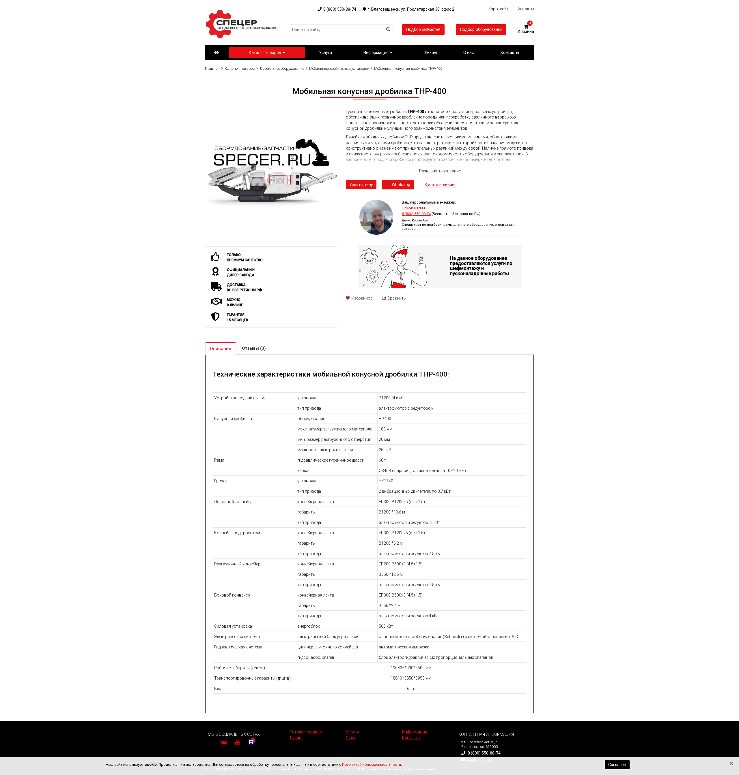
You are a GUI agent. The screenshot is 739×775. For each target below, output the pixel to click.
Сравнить (396, 298)
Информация (376, 52)
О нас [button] (468, 52)
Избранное (361, 298)
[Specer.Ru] (216, 52)
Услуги (352, 732)
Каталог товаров (265, 52)
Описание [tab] (220, 348)
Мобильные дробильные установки (339, 68)
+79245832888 (414, 208)
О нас (351, 738)
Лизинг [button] (431, 52)
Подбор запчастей (423, 30)
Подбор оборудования (481, 30)
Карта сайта (499, 9)
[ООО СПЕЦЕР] (242, 11)
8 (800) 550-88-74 (416, 214)
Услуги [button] (325, 52)
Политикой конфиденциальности (371, 764)
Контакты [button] (510, 52)
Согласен (617, 764)
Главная (212, 68)
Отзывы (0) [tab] (254, 348)
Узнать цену (361, 184)
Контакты (525, 9)
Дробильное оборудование (282, 68)
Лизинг (296, 738)
